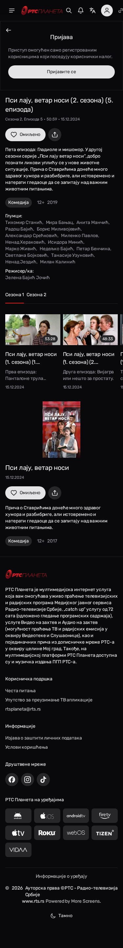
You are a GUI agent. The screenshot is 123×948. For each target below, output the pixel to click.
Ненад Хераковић (25, 242)
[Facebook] (11, 779)
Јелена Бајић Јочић (27, 277)
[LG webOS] (76, 833)
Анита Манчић (92, 222)
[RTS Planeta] (42, 11)
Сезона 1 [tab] (14, 295)
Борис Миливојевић (59, 229)
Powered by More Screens (73, 901)
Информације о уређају (61, 876)
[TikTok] (43, 779)
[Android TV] (76, 815)
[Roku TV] (47, 833)
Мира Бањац (59, 222)
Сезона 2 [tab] (36, 295)
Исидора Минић (65, 242)
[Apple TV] (18, 833)
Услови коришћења (26, 747)
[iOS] (47, 815)
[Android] (18, 815)
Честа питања (20, 691)
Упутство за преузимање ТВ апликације (48, 700)
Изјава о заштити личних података (43, 738)
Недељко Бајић (56, 249)
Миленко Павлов (79, 235)
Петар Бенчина (93, 249)
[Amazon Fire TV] (105, 815)
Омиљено (30, 134)
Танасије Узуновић (72, 255)
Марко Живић (20, 249)
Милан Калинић (57, 262)
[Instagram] (27, 779)
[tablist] (61, 298)
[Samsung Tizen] (105, 833)
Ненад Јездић (20, 262)
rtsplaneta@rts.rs (23, 709)
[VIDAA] (18, 850)
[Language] (92, 10)
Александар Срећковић (31, 235)
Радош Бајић (19, 229)
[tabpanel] (61, 350)
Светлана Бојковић (26, 255)
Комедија (18, 202)
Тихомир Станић (23, 222)
